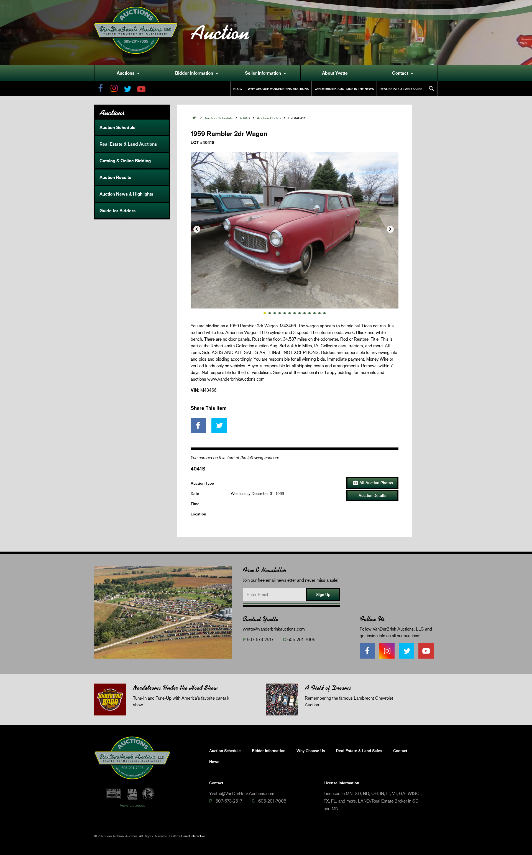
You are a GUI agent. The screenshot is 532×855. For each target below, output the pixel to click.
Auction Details (372, 495)
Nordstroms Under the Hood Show (175, 688)
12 (319, 313)
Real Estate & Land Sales (401, 88)
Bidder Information (197, 73)
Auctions (129, 73)
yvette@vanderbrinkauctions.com (274, 628)
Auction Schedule (117, 127)
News (214, 761)
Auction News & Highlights (126, 194)
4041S (245, 118)
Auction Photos (269, 118)
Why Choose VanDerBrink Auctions (278, 88)
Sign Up (323, 594)
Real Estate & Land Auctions (128, 144)
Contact (403, 73)
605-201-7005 (301, 639)
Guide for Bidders (117, 210)
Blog (237, 88)
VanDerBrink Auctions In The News (344, 88)
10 (309, 313)
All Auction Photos (373, 483)
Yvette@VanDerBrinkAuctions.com (241, 793)
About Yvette (335, 73)
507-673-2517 (260, 639)
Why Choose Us (310, 750)
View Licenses (132, 805)
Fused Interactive (193, 836)
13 (324, 313)
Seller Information (266, 73)
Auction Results (115, 177)
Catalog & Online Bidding (125, 160)
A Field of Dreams (328, 688)
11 (314, 313)
